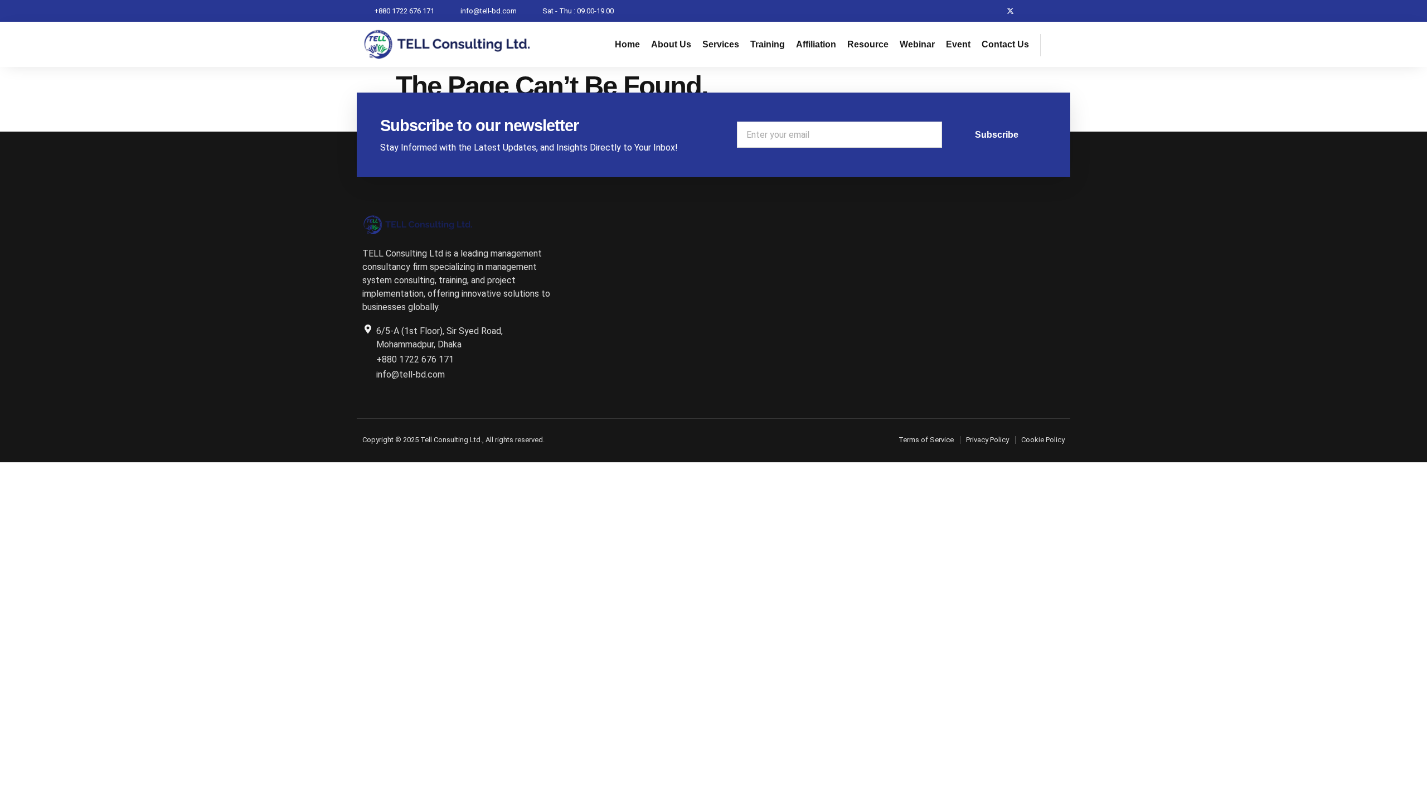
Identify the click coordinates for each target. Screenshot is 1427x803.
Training (767, 44)
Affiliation (816, 44)
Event (958, 44)
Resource (868, 44)
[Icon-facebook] (988, 11)
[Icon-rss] (1054, 11)
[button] (1055, 45)
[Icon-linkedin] (1032, 11)
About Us (671, 44)
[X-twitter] (1010, 11)
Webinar (917, 44)
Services (720, 44)
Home (627, 44)
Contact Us (1005, 44)
